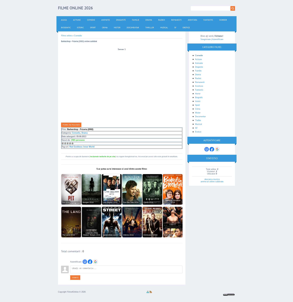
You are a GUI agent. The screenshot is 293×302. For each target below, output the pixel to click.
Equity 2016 (148, 202)
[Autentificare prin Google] (95, 261)
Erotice (198, 132)
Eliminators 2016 (150, 235)
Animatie (199, 63)
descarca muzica (212, 179)
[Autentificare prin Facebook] (90, 261)
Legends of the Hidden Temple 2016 (91, 234)
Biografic (199, 97)
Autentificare (217, 39)
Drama (84, 133)
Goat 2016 (168, 235)
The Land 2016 (68, 235)
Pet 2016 (66, 202)
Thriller (198, 120)
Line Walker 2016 (110, 202)
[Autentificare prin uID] (85, 261)
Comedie (76, 133)
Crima (197, 109)
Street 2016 (107, 235)
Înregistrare (206, 39)
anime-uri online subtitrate (212, 181)
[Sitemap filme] (147, 292)
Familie (198, 71)
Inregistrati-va (131, 157)
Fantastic (199, 90)
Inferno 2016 (128, 235)
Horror (197, 93)
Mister (198, 113)
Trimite (75, 277)
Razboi (198, 78)
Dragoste (199, 67)
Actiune (198, 59)
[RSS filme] (151, 292)
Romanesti (199, 82)
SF (196, 128)
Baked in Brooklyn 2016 (173, 201)
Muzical (198, 124)
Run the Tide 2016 (131, 202)
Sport (197, 105)
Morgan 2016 (88, 202)
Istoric (198, 101)
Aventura (199, 86)
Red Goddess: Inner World (81, 147)
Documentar (200, 116)
